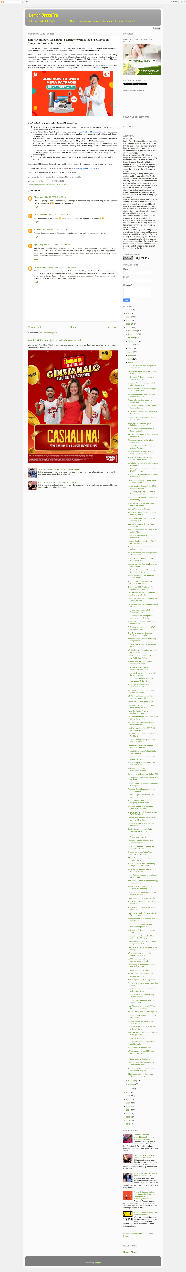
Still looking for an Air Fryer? (139, 970)
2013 (128, 1113)
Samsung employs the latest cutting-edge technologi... (142, 893)
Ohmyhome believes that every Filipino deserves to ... (140, 1075)
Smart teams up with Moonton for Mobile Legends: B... (141, 594)
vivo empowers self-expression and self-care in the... (142, 723)
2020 (128, 1089)
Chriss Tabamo (40, 215)
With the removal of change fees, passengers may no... (141, 1069)
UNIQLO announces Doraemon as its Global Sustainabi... (143, 718)
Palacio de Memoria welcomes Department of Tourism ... (140, 1058)
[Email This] (53, 181)
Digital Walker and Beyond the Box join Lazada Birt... (142, 519)
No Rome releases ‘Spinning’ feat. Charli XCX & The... (141, 847)
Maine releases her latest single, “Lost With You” (141, 1022)
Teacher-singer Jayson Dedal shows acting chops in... (142, 548)
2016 (128, 1103)
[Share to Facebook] (60, 181)
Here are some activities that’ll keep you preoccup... (142, 640)
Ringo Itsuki (39, 197)
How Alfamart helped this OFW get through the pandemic (142, 1007)
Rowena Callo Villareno (44, 267)
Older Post (112, 327)
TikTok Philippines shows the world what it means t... (142, 859)
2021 (128, 327)
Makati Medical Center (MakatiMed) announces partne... (142, 487)
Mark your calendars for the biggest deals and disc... (142, 407)
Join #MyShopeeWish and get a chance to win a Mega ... (140, 807)
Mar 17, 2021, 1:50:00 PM (55, 197)
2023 (128, 320)
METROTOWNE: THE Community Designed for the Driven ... (141, 864)
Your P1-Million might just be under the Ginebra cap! (54, 340)
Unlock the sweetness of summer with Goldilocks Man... (143, 599)
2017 (128, 1099)
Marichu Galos (40, 230)
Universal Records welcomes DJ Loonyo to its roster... (141, 1063)
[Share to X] (58, 181)
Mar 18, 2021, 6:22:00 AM (65, 267)
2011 (128, 1121)
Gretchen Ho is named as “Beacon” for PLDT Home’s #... (142, 657)
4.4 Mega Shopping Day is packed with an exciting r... (141, 741)
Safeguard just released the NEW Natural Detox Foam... (141, 628)
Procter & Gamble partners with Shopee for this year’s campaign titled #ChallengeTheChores (144, 1195)
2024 (128, 317)
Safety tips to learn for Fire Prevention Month (138, 685)
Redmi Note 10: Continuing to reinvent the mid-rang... (140, 887)
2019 (128, 1092)
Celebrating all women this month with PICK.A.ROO (141, 966)
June (130, 352)
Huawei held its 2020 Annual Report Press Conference (142, 390)
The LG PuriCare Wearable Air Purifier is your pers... (140, 582)
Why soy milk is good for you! (139, 1047)
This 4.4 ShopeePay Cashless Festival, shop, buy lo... (140, 634)
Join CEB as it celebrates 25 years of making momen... (142, 1034)
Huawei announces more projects (141, 898)
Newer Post (34, 327)
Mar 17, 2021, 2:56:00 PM (57, 230)
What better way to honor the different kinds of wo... (139, 954)
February (132, 1081)
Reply (36, 207)
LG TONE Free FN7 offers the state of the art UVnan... (142, 1028)
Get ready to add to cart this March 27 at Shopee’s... (142, 470)
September (132, 341)
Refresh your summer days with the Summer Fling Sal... (142, 819)
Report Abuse (130, 1252)
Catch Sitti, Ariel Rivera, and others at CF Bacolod (58, 482)
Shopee (52, 185)
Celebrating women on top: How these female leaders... (141, 706)
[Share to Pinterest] (63, 181)
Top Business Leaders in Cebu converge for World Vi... (140, 830)
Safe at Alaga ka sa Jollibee (139, 509)
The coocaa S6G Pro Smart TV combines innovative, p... (140, 588)
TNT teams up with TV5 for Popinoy (142, 1012)
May (130, 355)
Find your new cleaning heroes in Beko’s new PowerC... (141, 836)
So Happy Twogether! (136, 1038)
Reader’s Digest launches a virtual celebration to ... (141, 790)
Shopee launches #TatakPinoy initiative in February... (140, 853)
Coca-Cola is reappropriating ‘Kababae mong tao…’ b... (139, 424)
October (131, 338)
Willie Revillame (62, 185)
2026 (128, 310)
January (131, 1084)
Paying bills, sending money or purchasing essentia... (140, 401)
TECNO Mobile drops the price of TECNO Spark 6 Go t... (141, 458)
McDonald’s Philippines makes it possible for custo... (141, 378)
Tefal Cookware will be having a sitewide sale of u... (140, 975)
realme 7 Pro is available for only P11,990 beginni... (141, 995)
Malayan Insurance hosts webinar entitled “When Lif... (141, 395)
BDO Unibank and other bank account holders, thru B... (139, 960)
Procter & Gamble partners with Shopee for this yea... (140, 842)
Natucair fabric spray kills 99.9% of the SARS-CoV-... (142, 542)
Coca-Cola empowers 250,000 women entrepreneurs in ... (140, 925)
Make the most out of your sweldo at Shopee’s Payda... (142, 870)
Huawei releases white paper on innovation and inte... (141, 824)
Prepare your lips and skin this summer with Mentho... (140, 662)
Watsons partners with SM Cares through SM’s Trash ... (141, 1052)
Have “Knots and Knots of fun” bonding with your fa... (140, 712)
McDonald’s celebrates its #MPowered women (138, 769)
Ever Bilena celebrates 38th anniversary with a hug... (139, 668)
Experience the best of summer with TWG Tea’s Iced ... (142, 813)
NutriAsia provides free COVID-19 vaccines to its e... (141, 729)
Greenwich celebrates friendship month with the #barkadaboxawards (144, 1137)
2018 (128, 1096)
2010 (128, 1124)
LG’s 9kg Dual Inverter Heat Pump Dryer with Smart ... (141, 571)
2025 (128, 313)
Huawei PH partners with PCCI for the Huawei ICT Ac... (143, 763)
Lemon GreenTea (43, 15)
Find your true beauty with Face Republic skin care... (140, 611)
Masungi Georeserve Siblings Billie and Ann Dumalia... (142, 447)
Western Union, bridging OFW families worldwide (146, 1213)
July (129, 348)
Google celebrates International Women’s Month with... (140, 746)
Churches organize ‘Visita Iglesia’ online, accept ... (141, 441)
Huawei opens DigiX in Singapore (141, 980)
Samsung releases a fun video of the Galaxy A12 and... (142, 531)
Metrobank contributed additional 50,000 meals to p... (141, 691)
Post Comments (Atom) (48, 333)
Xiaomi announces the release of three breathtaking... (141, 430)
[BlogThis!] (56, 181)
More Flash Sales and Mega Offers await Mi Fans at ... (142, 513)
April (130, 359)
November (132, 334)
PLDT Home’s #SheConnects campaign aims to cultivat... (140, 801)
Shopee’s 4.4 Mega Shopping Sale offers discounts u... (142, 384)
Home (73, 327)
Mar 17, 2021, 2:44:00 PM (58, 215)
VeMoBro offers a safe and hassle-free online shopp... (142, 504)
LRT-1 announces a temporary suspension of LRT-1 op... (140, 617)
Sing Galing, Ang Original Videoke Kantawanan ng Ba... (141, 493)
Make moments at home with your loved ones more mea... (141, 453)
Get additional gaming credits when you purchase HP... (142, 943)
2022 (128, 324)
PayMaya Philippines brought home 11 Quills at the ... (142, 481)
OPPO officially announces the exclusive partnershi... (140, 697)
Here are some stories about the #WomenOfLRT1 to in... (141, 937)
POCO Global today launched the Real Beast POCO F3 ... (141, 680)
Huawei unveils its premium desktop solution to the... (142, 758)
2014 (128, 1110)
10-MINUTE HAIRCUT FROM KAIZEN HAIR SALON (59, 469)
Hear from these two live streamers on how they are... (142, 990)
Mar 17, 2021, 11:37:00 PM (59, 245)
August (131, 345)
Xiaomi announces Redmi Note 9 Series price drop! (141, 559)
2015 (128, 1106)
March (130, 362)
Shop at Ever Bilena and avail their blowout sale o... (142, 1001)
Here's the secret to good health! (141, 702)
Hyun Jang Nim (40, 245)
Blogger (98, 1263)
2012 (128, 1117)
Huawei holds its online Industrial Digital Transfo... (141, 576)
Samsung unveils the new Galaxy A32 (143, 774)
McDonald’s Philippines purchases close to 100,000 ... (141, 931)
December (132, 331)
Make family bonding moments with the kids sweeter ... (142, 674)
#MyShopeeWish (41, 185)
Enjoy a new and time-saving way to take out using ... (142, 554)
